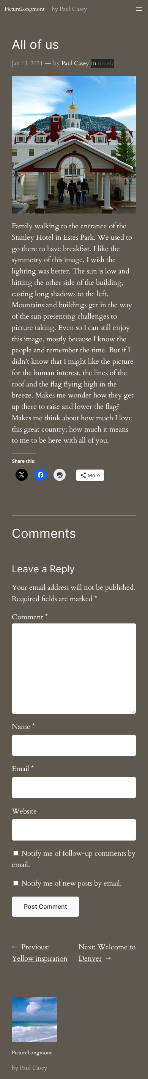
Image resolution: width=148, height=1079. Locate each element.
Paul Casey (75, 63)
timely (106, 63)
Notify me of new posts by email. (71, 883)
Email (23, 769)
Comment (30, 617)
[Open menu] (138, 9)
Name (23, 727)
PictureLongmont (24, 9)
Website (24, 811)
